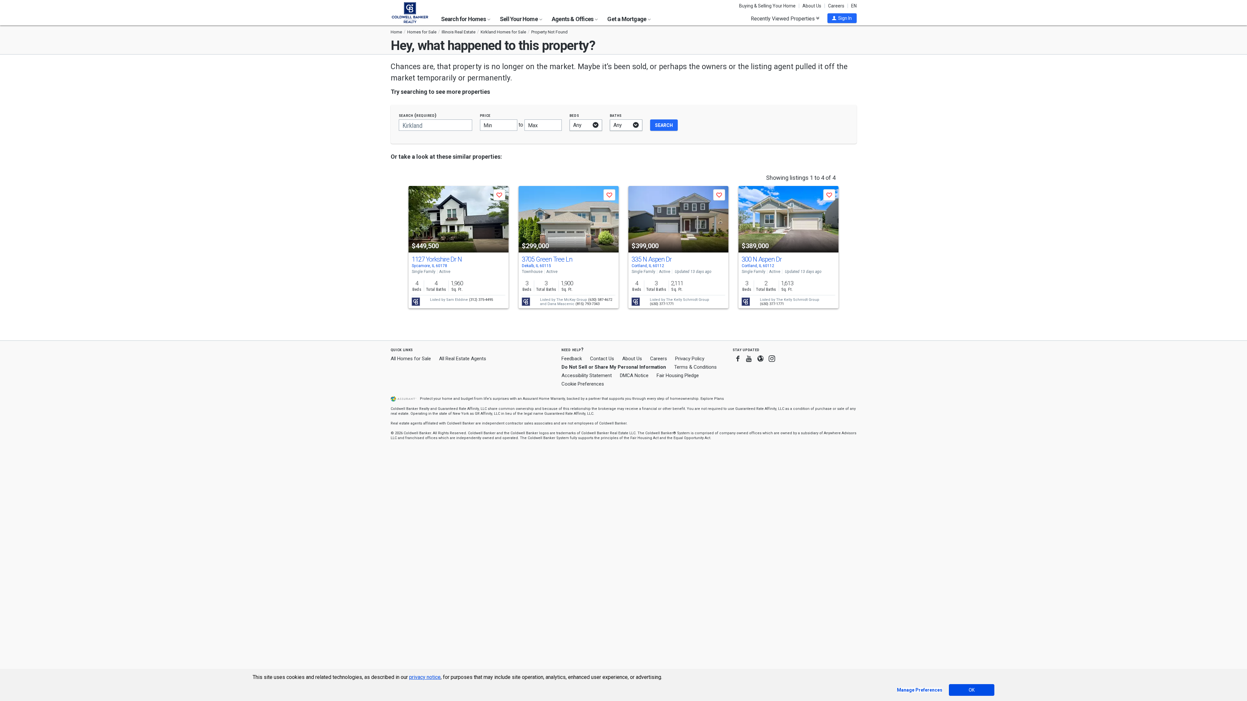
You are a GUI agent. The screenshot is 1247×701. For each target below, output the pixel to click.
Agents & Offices (573, 19)
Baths (616, 115)
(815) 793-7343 (587, 304)
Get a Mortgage (627, 19)
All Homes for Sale (411, 359)
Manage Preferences (919, 690)
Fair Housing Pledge (678, 375)
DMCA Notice (634, 375)
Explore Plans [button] (712, 399)
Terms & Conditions (695, 367)
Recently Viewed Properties (783, 18)
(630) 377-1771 (662, 304)
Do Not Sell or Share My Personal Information (613, 367)
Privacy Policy (689, 359)
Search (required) (418, 115)
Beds (574, 115)
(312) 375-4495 (481, 300)
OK (972, 690)
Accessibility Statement (586, 375)
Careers (836, 6)
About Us (811, 6)
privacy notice (425, 677)
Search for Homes (464, 19)
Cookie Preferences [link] (582, 384)
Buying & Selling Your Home (767, 6)
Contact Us (602, 359)
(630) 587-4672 (600, 300)
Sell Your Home (519, 19)
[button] (842, 18)
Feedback (571, 358)
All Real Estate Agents (462, 359)
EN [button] (854, 5)
